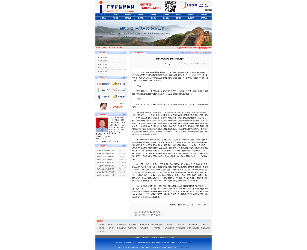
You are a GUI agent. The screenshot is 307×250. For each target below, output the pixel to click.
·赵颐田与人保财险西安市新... (106, 175)
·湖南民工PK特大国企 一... (105, 159)
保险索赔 (101, 228)
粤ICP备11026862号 (183, 247)
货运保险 (153, 18)
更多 (123, 78)
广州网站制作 (183, 242)
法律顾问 (191, 18)
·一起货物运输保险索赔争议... (106, 166)
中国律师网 (132, 224)
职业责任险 (103, 68)
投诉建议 (154, 237)
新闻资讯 (153, 14)
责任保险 (141, 18)
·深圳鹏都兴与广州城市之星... (106, 163)
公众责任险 (103, 57)
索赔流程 (178, 18)
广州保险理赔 (169, 228)
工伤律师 (111, 228)
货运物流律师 (121, 228)
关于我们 (136, 237)
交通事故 (103, 18)
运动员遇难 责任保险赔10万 (151, 212)
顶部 (205, 205)
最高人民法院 (121, 224)
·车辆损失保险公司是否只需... (106, 150)
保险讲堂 (178, 14)
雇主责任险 (103, 64)
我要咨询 (204, 18)
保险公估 (141, 14)
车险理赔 (157, 228)
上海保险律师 (180, 224)
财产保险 (128, 18)
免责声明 (172, 237)
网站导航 (163, 237)
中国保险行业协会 (157, 224)
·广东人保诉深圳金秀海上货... (106, 172)
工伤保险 (166, 18)
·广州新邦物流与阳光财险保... (106, 153)
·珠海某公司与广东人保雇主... (106, 156)
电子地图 (145, 237)
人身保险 (115, 18)
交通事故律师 (193, 224)
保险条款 (191, 14)
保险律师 (128, 14)
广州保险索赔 (132, 228)
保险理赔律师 (143, 228)
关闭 (199, 205)
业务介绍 (115, 14)
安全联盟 (190, 242)
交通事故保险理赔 (193, 228)
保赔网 (101, 224)
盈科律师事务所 (144, 224)
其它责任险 (103, 71)
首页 (191, 53)
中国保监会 (111, 224)
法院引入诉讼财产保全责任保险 (152, 215)
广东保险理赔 (180, 228)
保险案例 (166, 14)
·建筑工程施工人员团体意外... (106, 169)
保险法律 (204, 14)
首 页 (103, 14)
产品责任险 (103, 61)
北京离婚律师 (101, 231)
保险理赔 (205, 224)
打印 (193, 205)
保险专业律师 (205, 228)
